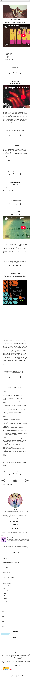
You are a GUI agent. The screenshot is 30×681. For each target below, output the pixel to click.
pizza (25, 660)
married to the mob (13, 658)
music (19, 68)
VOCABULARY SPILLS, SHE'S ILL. (18, 675)
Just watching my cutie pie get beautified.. (15, 276)
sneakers (22, 661)
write (15, 471)
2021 (4, 554)
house (14, 68)
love (11, 471)
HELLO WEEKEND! (5, 544)
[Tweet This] (9, 73)
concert (5, 655)
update (18, 662)
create (13, 655)
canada (2, 655)
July (5, 588)
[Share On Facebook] (13, 73)
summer (28, 661)
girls (4, 657)
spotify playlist (20, 372)
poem (13, 471)
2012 (4, 616)
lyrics (9, 658)
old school (10, 372)
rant (11, 661)
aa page (6, 371)
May (5, 593)
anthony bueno (24, 654)
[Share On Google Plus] (16, 73)
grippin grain (7, 657)
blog (29, 654)
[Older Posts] (27, 482)
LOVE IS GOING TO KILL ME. (15, 387)
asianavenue (10, 371)
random (28, 660)
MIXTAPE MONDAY (12, 654)
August (5, 585)
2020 (4, 557)
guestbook (21, 371)
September (6, 583)
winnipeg (27, 662)
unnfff (15, 662)
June (5, 590)
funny (2, 657)
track (23, 261)
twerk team (12, 662)
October (5, 580)
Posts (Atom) (9, 484)
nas (4, 660)
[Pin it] (20, 73)
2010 (4, 621)
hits (24, 371)
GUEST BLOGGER (4, 654)
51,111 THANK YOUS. (11, 537)
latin (16, 68)
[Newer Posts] (3, 482)
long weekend (5, 658)
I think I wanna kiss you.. (15, 83)
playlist (13, 372)
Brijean (5, 68)
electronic (11, 68)
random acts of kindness (5, 661)
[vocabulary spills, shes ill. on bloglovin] (5, 634)
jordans (26, 657)
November (6, 561)
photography (17, 660)
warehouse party (22, 662)
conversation (9, 655)
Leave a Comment (14, 131)
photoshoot (21, 660)
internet (20, 657)
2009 (4, 623)
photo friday (11, 660)
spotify (16, 372)
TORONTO (19, 654)
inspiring (17, 657)
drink (15, 655)
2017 (4, 604)
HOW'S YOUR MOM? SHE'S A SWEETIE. (15, 22)
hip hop (16, 130)
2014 (4, 611)
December (6, 558)
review (18, 661)
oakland (21, 68)
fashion (17, 655)
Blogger (17, 676)
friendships (24, 655)
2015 (4, 609)
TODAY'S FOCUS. (15, 145)
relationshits (15, 661)
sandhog (17, 261)
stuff (25, 661)
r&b (21, 130)
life (28, 657)
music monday (24, 658)
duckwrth (13, 130)
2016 (4, 606)
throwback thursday (5, 662)
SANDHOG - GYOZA (15, 214)
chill (10, 130)
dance (8, 68)
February (6, 598)
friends (20, 655)
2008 (4, 626)
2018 (4, 601)
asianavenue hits (16, 371)
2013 (4, 614)
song (24, 68)
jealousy (22, 657)
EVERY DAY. (15, 185)
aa (4, 371)
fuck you (28, 655)
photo (7, 660)
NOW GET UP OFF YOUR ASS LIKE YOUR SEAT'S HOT (12, 531)
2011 (4, 618)
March (5, 595)
